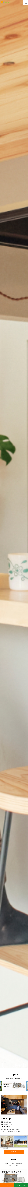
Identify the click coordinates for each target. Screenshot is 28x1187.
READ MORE (14, 1152)
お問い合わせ (22, 1185)
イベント (7, 1185)
